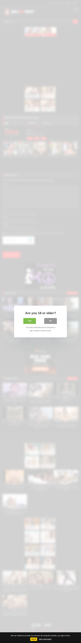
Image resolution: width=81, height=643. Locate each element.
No (50, 321)
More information (45, 639)
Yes (29, 321)
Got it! (33, 639)
